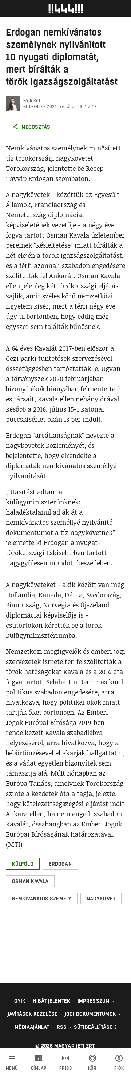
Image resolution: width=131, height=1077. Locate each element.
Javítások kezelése (32, 1014)
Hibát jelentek (51, 1001)
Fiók (119, 1068)
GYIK (19, 1001)
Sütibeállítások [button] (95, 1027)
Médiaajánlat (32, 1027)
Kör (92, 1068)
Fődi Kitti (32, 100)
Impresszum (94, 1001)
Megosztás (35, 127)
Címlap (39, 1068)
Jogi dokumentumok (90, 1014)
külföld (33, 106)
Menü (12, 1068)
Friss (65, 1068)
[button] (23, 864)
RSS (62, 1027)
